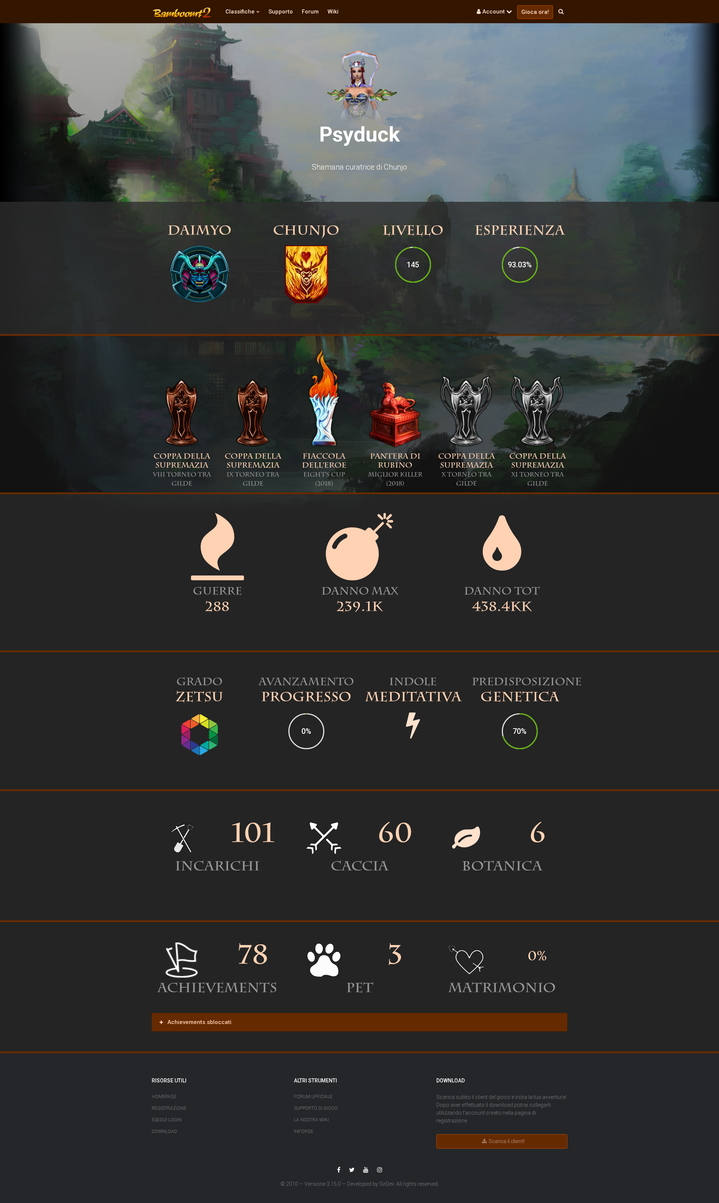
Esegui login (167, 1120)
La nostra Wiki (311, 1120)
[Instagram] (379, 1169)
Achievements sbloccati (198, 1022)
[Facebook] (338, 1169)
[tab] (359, 1022)
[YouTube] (366, 1169)
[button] (182, 13)
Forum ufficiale (313, 1096)
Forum (310, 11)
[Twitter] (351, 1169)
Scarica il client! (506, 1141)
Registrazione (169, 1108)
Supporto (281, 11)
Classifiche (240, 11)
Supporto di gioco (316, 1108)
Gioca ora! (535, 12)
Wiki (333, 11)
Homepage (164, 1096)
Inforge (303, 1131)
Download (164, 1131)
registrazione (451, 1121)
